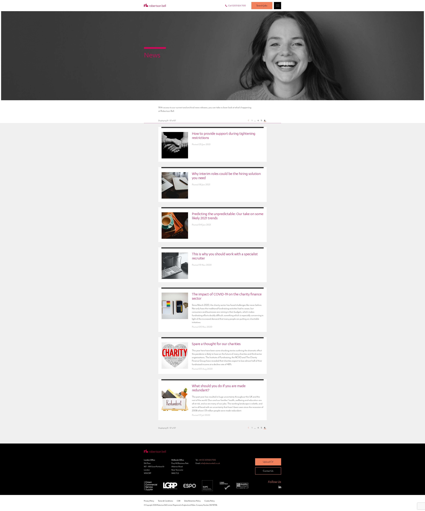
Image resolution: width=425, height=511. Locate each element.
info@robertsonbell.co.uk (210, 463)
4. (258, 120)
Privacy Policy (149, 501)
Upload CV (268, 461)
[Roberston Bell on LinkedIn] (280, 487)
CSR (178, 501)
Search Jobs (261, 5)
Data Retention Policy (192, 501)
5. (261, 120)
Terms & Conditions (165, 501)
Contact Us (268, 470)
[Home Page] (155, 6)
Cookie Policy (209, 501)
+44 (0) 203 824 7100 (207, 460)
